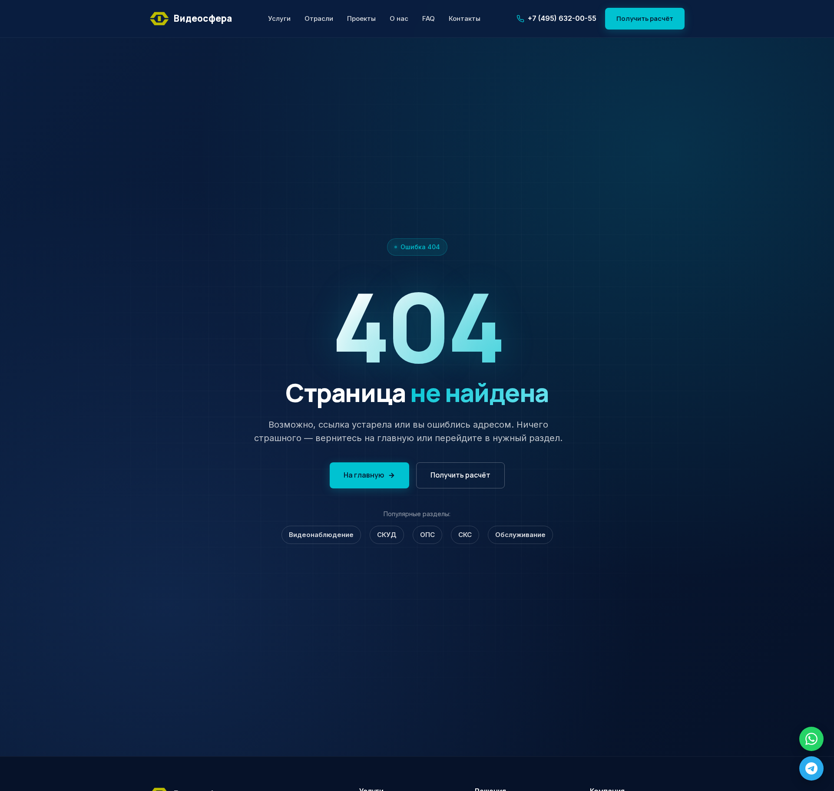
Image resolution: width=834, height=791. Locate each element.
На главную (364, 475)
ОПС (427, 535)
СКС (465, 535)
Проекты (361, 18)
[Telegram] (811, 768)
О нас (399, 18)
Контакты (464, 18)
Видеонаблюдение (321, 535)
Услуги (279, 18)
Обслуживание (520, 535)
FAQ (428, 18)
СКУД (387, 535)
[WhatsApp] (811, 739)
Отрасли (318, 18)
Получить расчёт (644, 18)
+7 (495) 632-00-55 (562, 18)
